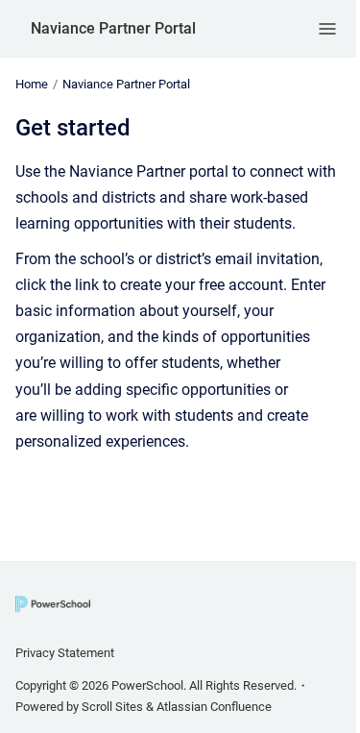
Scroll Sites (112, 706)
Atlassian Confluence (214, 706)
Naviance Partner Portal (113, 28)
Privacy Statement (64, 653)
